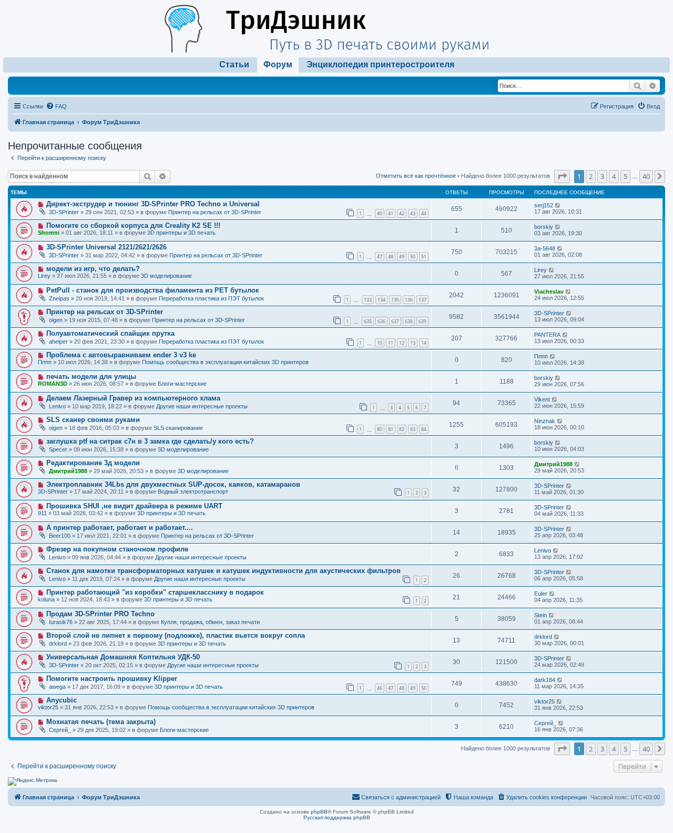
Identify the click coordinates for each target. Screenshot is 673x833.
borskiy (543, 227)
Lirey (44, 276)
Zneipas (59, 298)
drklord (58, 643)
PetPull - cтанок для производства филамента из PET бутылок (152, 290)
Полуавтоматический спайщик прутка (110, 333)
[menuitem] (56, 106)
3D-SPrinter (64, 212)
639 (422, 321)
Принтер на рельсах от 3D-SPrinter (214, 212)
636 (381, 321)
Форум (277, 64)
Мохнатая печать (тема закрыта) (101, 722)
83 (412, 429)
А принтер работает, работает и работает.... (119, 527)
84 (423, 429)
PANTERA (547, 335)
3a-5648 (544, 248)
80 (379, 429)
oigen (56, 320)
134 (381, 299)
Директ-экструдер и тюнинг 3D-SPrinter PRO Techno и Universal (153, 204)
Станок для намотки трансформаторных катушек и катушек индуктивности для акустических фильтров (223, 571)
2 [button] (591, 176)
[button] (562, 176)
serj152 (543, 205)
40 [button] (646, 176)
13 (412, 342)
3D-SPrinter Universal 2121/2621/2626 (106, 247)
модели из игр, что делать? (93, 269)
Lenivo (57, 406)
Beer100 (59, 536)
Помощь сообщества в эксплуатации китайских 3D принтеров (225, 362)
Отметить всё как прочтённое (416, 176)
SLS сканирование (178, 428)
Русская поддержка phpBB (336, 817)
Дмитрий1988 (68, 471)
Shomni (48, 232)
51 (423, 256)
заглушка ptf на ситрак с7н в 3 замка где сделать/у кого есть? (150, 441)
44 (423, 213)
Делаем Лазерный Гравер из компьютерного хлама (133, 398)
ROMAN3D (52, 383)
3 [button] (602, 176)
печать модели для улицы (91, 376)
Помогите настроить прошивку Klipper (111, 679)
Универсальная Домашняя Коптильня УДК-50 (123, 657)
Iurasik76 (61, 622)
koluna (46, 599)
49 (401, 256)
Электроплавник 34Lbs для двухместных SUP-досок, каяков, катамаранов (173, 484)
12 (401, 342)
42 (401, 213)
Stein (540, 615)
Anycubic (61, 700)
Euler (540, 593)
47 (379, 256)
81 (390, 429)
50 (412, 256)
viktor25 (48, 707)
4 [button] (614, 176)
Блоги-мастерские (182, 383)
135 (395, 299)
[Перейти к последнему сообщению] (558, 205)
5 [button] (625, 176)
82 (401, 429)
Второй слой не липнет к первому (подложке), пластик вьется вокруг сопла (175, 635)
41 (390, 213)
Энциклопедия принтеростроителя (380, 64)
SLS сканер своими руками (93, 420)
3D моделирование (166, 276)
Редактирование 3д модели (93, 463)
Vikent (542, 399)
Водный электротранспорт (193, 491)
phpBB (319, 812)
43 (412, 213)
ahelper (58, 341)
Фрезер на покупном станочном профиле (117, 549)
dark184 (544, 680)
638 (409, 321)
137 (422, 299)
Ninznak (544, 421)
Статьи (234, 64)
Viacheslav (549, 291)
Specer (58, 449)
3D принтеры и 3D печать (181, 232)
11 (390, 342)
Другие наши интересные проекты (202, 406)
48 (390, 256)
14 (423, 342)
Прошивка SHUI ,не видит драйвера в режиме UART (134, 506)
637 (395, 321)
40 (379, 213)
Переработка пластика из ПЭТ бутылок (211, 298)
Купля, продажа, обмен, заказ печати (210, 622)
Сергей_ (60, 730)
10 (379, 342)
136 (409, 299)
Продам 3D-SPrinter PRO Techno (100, 614)
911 (42, 513)
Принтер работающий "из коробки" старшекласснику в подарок (155, 592)
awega (57, 687)
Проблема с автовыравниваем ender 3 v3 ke (121, 355)
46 (379, 688)
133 (368, 299)
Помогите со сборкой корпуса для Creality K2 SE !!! (133, 225)
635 (368, 321)
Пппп (45, 362)
